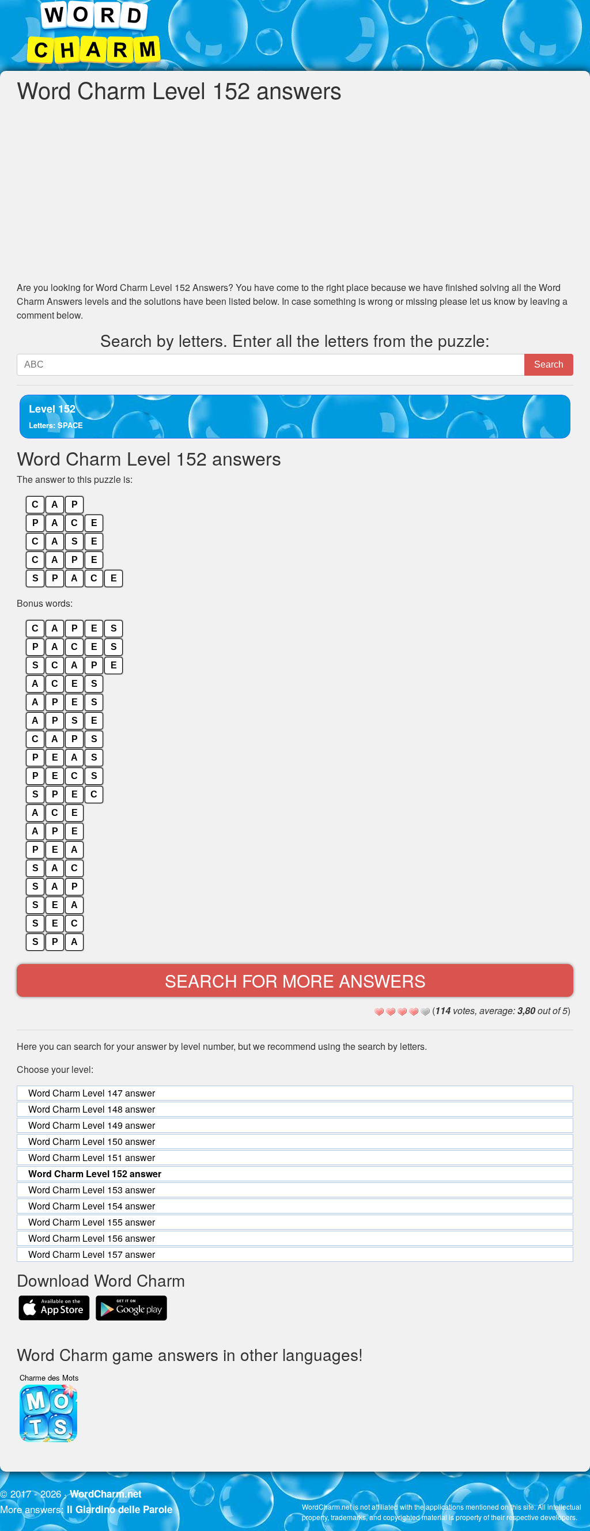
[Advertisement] (295, 191)
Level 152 (56, 415)
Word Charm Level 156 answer (91, 1238)
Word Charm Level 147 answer (91, 1092)
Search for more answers (295, 980)
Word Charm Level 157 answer (91, 1254)
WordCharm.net (106, 1493)
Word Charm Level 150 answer (91, 1141)
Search (548, 364)
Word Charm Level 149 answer (91, 1125)
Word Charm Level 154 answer (91, 1205)
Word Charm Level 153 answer (91, 1189)
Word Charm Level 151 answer (91, 1157)
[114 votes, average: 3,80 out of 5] (379, 1011)
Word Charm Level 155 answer (91, 1221)
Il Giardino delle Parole (119, 1509)
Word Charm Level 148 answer (91, 1109)
